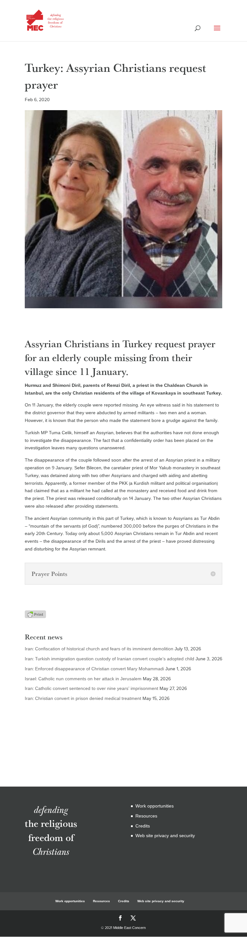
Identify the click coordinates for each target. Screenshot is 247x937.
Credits (142, 826)
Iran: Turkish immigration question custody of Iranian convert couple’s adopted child (109, 659)
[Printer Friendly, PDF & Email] (35, 614)
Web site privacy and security (165, 835)
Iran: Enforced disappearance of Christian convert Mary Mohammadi (94, 669)
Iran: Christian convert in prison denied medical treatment (83, 698)
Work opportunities (154, 806)
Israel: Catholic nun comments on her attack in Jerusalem (83, 679)
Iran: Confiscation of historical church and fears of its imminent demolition (99, 649)
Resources (146, 816)
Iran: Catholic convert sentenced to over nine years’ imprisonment (91, 688)
